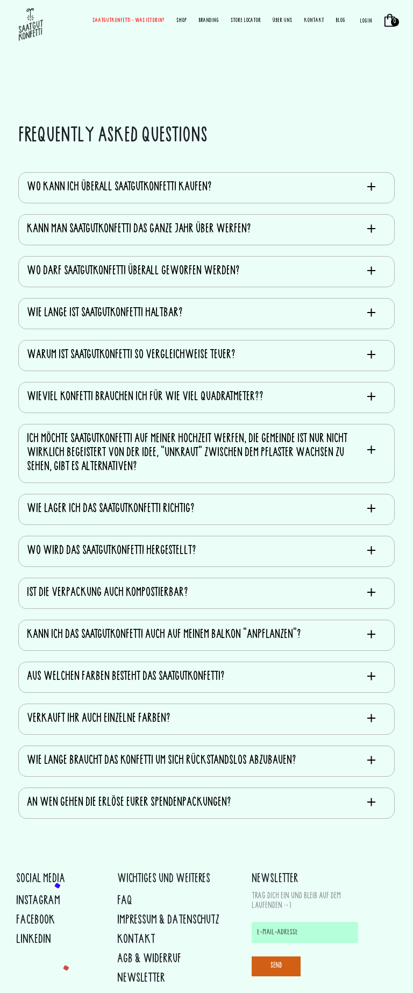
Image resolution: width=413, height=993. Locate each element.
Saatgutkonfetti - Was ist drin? (128, 20)
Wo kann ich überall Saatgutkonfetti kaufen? (119, 188)
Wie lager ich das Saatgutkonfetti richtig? (111, 509)
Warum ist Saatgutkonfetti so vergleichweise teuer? (131, 355)
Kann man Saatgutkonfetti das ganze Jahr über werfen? (139, 230)
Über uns (282, 20)
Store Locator (246, 20)
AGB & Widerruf (149, 959)
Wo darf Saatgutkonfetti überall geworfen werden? (133, 271)
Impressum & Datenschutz (168, 921)
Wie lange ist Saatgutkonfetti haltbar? (105, 313)
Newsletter (141, 979)
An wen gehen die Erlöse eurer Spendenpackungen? (129, 803)
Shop (181, 20)
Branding (208, 20)
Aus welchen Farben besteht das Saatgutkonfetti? (126, 677)
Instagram (38, 901)
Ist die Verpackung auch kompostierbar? (107, 593)
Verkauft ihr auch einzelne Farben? (98, 719)
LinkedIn (33, 940)
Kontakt (314, 20)
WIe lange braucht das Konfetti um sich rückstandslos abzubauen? (161, 761)
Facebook (35, 921)
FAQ (124, 901)
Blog (340, 20)
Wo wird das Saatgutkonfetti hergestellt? (111, 551)
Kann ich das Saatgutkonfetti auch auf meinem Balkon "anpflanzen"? (164, 635)
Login (366, 21)
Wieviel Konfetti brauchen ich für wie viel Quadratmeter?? (145, 397)
